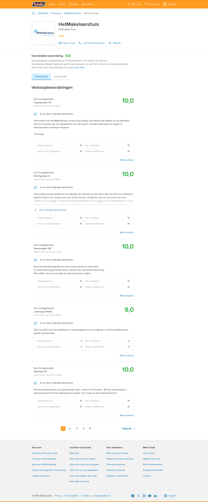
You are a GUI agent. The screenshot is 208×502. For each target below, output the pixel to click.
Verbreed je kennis (115, 470)
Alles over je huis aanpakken (84, 470)
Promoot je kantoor (115, 464)
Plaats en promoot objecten (120, 458)
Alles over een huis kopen (83, 458)
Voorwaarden (71, 495)
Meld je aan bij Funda (117, 453)
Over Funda (149, 453)
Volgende (126, 428)
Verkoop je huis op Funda (44, 453)
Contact (147, 475)
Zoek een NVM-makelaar (44, 464)
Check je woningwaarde (44, 458)
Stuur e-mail (69, 43)
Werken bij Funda (151, 458)
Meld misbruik (127, 160)
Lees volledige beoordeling (52, 210)
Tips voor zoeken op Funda (83, 475)
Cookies (85, 495)
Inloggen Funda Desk (116, 475)
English (172, 495)
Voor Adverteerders (152, 464)
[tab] (41, 77)
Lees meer (79, 67)
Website (117, 43)
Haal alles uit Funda (79, 481)
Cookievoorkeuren (101, 495)
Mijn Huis (74, 453)
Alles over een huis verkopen (84, 464)
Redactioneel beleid (153, 470)
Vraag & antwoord (40, 475)
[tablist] (51, 77)
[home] (34, 13)
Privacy (58, 495)
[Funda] (39, 4)
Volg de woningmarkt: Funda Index (49, 470)
